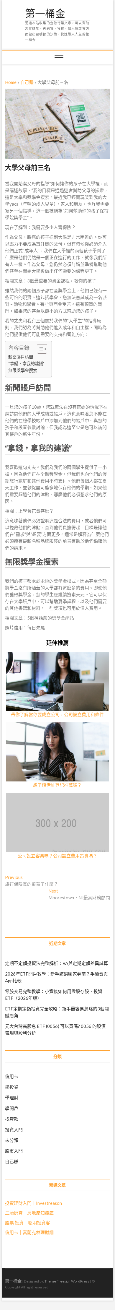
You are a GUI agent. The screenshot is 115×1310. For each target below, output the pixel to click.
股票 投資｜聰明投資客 (27, 1222)
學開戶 (11, 1108)
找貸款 (11, 1119)
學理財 (11, 1097)
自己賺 (27, 82)
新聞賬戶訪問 (20, 357)
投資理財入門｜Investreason (33, 1203)
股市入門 (14, 1150)
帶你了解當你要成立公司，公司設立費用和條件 (57, 714)
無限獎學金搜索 (22, 370)
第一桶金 (45, 13)
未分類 (11, 1140)
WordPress (80, 1281)
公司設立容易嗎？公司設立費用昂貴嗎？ (57, 855)
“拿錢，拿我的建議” (26, 363)
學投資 (11, 1087)
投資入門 (14, 1129)
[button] (39, 349)
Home (11, 82)
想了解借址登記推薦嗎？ (57, 785)
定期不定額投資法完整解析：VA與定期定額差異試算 (56, 963)
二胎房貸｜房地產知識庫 (29, 1212)
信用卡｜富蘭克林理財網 (29, 1232)
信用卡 (11, 1076)
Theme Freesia (57, 1281)
